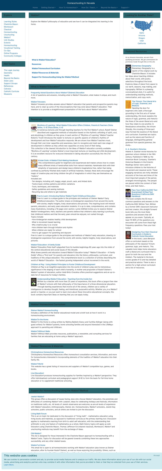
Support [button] (124, 7)
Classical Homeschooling (10, 30)
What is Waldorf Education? (44, 60)
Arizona (142, 35)
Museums (8, 94)
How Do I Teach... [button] (88, 7)
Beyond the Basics (11, 78)
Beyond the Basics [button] (108, 7)
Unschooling (9, 35)
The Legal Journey (11, 70)
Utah (142, 41)
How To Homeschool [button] (68, 7)
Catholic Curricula (11, 91)
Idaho (141, 33)
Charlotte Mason (11, 24)
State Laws (8, 81)
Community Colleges (12, 56)
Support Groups (10, 83)
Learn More (8, 465)
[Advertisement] (74, 41)
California (142, 43)
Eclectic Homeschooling (10, 44)
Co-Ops (7, 50)
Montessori (8, 27)
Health (6, 75)
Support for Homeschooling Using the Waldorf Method (55, 77)
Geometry (8, 73)
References (8, 86)
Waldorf (7, 37)
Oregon (142, 38)
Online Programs (11, 53)
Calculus (7, 89)
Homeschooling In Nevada (81, 3)
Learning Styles (10, 21)
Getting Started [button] (47, 7)
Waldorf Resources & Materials (45, 73)
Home (35, 7)
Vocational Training (12, 48)
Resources (36, 64)
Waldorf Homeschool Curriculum (46, 68)
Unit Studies (9, 40)
